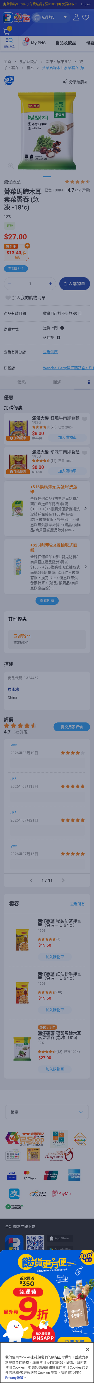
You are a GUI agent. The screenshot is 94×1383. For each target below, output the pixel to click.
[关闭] (87, 1349)
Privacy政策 (14, 1378)
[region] (47, 1362)
